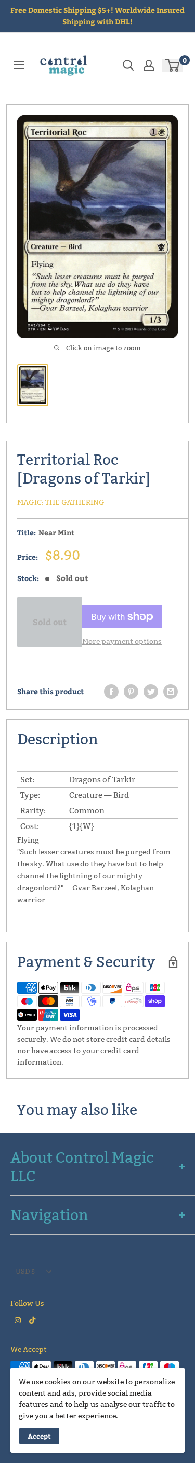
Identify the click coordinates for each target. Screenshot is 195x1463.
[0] (173, 65)
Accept (39, 1436)
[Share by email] (170, 691)
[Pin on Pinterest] (131, 691)
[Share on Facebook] (111, 691)
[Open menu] (18, 65)
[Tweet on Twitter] (151, 691)
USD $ (25, 1271)
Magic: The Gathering (61, 502)
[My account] (149, 65)
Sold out (50, 621)
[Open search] (128, 65)
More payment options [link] (122, 641)
